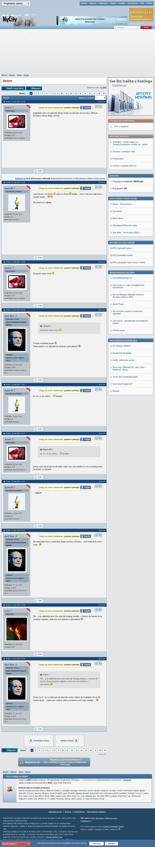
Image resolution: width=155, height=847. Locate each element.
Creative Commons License (113, 826)
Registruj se (103, 3)
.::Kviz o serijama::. (121, 126)
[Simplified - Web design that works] (119, 829)
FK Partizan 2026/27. (122, 346)
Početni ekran (119, 330)
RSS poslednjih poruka (123, 255)
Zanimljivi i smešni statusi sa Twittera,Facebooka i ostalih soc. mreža (130, 143)
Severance (117, 211)
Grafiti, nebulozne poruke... (124, 360)
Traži (142, 3)
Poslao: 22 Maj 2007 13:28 (15, 182)
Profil (39, 171)
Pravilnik (122, 3)
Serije (19, 75)
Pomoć (149, 3)
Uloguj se (92, 3)
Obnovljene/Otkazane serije (125, 225)
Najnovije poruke (55, 812)
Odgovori (35, 88)
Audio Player (118, 304)
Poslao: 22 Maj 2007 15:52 (15, 262)
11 (66, 93)
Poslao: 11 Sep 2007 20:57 (15, 658)
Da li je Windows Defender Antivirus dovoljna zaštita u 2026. (128, 295)
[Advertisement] (77, 53)
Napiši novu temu (15, 88)
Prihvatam (96, 843)
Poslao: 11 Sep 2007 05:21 (15, 530)
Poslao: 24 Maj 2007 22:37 (15, 433)
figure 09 (9, 188)
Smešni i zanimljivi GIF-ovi (124, 166)
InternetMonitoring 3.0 (122, 278)
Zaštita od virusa (111, 818)
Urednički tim (79, 812)
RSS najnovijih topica (122, 248)
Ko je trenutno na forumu (17, 776)
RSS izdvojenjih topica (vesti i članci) (129, 262)
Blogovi (113, 3)
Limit (7, 611)
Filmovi (12, 75)
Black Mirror (118, 218)
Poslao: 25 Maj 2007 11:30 (15, 481)
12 (71, 93)
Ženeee (116, 391)
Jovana (8, 108)
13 (76, 93)
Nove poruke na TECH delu (122, 272)
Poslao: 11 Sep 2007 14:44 (15, 605)
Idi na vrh (102, 754)
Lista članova (132, 3)
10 (62, 93)
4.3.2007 (103, 87)
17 (94, 93)
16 (90, 93)
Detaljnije (127, 780)
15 (85, 93)
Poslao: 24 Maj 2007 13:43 (15, 384)
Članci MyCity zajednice (96, 812)
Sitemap (68, 812)
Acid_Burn (9, 316)
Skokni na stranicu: (86, 98)
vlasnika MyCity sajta (54, 837)
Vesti (92, 818)
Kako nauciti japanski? (122, 384)
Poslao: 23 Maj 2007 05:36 (15, 310)
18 (99, 93)
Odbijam (111, 843)
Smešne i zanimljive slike (124, 151)
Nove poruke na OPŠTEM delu (123, 340)
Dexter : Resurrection (122, 204)
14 (80, 93)
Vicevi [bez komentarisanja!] (125, 377)
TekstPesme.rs (86, 821)
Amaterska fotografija (122, 353)
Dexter (26, 75)
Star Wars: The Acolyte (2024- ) (126, 232)
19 (104, 93)
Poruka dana (118, 159)
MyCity (84, 3)
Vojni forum (99, 818)
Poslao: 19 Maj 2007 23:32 (15, 101)
